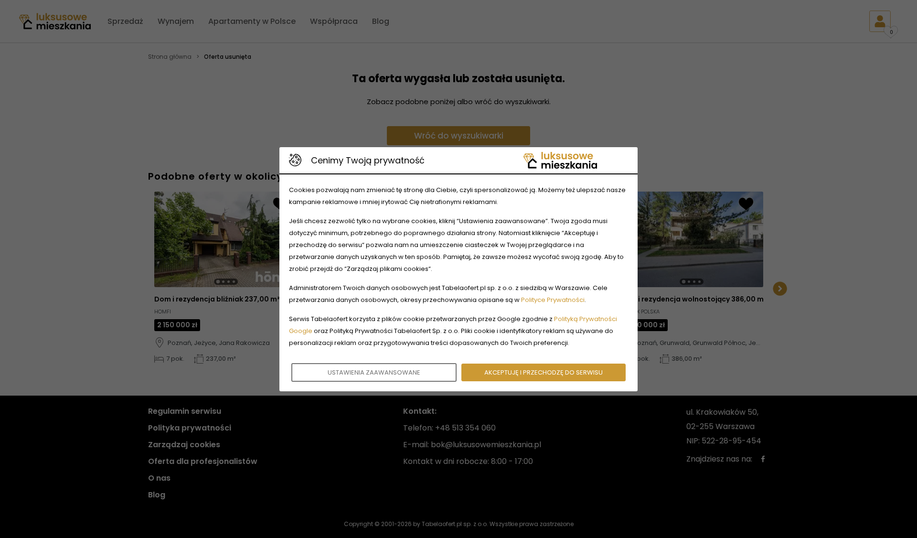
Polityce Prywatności (553, 299)
